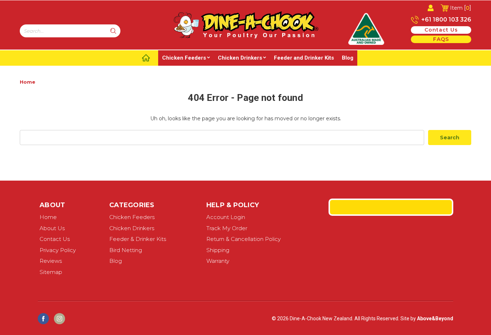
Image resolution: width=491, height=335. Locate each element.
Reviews (51, 260)
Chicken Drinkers (240, 58)
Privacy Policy (58, 250)
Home (27, 82)
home (48, 217)
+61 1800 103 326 (445, 19)
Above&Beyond (435, 318)
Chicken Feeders (184, 58)
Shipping (217, 250)
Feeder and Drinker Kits (304, 58)
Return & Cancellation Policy (243, 239)
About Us (52, 228)
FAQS (441, 39)
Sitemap (51, 272)
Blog (347, 58)
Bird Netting (125, 250)
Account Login (225, 217)
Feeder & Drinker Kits (137, 239)
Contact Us (55, 239)
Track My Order (226, 228)
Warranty (217, 260)
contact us (441, 30)
